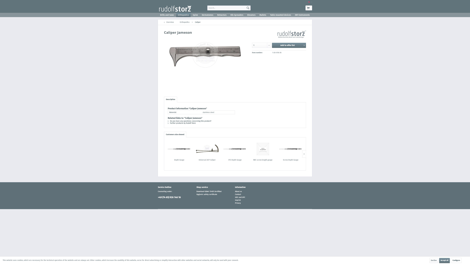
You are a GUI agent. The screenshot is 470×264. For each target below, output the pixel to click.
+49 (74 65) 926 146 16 (169, 197)
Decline (434, 260)
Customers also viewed (175, 134)
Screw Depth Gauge (290, 160)
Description (170, 99)
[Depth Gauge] (179, 149)
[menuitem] (229, 8)
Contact (238, 194)
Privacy (238, 203)
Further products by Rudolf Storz (183, 123)
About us (238, 191)
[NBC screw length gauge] (263, 149)
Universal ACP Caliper (207, 160)
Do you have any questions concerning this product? (190, 121)
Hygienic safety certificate (206, 194)
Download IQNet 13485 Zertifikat (209, 191)
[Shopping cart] (309, 8)
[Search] (248, 8)
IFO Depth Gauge (235, 160)
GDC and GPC (240, 197)
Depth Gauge (179, 160)
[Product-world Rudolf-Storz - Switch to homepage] (175, 9)
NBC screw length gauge (262, 160)
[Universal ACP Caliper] (207, 149)
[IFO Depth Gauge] (235, 149)
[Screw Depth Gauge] (291, 149)
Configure (456, 260)
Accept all (444, 260)
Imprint (238, 200)
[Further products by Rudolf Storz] (292, 35)
